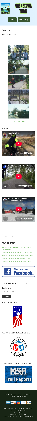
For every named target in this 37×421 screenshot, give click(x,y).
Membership (23, 19)
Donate (12, 19)
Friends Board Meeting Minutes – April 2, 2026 (16, 258)
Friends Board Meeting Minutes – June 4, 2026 (17, 252)
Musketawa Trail (18, 8)
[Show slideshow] (18, 121)
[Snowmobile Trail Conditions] (18, 374)
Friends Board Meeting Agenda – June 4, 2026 (17, 261)
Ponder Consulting (25, 416)
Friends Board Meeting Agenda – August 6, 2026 (17, 255)
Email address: (6, 288)
